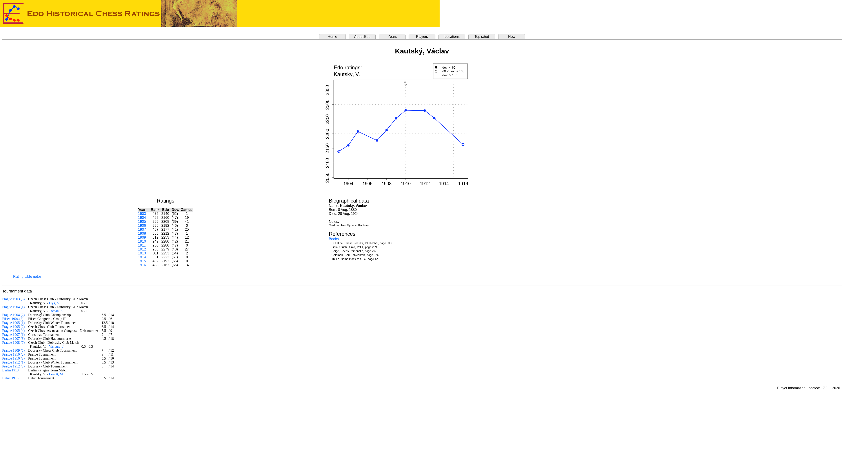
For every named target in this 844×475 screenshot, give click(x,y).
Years (392, 36)
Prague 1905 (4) (13, 330)
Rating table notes (27, 276)
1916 (142, 265)
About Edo (362, 36)
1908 (142, 233)
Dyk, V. (54, 303)
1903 (142, 214)
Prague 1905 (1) (13, 323)
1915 (142, 261)
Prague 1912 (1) (13, 362)
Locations (452, 36)
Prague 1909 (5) (13, 350)
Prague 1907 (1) (13, 334)
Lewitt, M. (56, 374)
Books (334, 239)
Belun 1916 (10, 378)
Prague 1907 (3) (13, 338)
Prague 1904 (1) (13, 307)
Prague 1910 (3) (13, 358)
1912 (142, 249)
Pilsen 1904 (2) (12, 319)
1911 (142, 245)
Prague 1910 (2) (13, 354)
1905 (142, 221)
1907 (142, 229)
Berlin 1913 (10, 370)
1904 (142, 217)
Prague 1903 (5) (13, 299)
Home (332, 36)
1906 (142, 225)
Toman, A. (56, 311)
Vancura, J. (56, 346)
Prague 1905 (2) (13, 327)
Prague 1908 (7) (13, 342)
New (511, 36)
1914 (142, 257)
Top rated (482, 36)
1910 (142, 241)
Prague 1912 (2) (13, 366)
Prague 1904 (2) (13, 315)
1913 (142, 253)
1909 (142, 237)
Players (422, 36)
